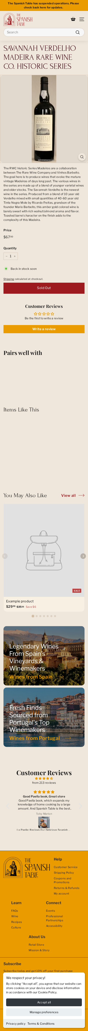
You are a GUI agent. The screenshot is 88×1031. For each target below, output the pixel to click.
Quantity (10, 248)
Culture (16, 927)
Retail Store (36, 944)
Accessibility (54, 925)
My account (61, 893)
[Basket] (73, 19)
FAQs (14, 910)
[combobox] (44, 32)
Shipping (8, 279)
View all (68, 495)
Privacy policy (15, 1023)
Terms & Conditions (40, 1023)
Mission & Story (39, 950)
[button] (33, 616)
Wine (14, 916)
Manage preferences (44, 1012)
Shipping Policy (64, 872)
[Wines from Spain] (44, 655)
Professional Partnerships (54, 918)
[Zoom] (82, 157)
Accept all (44, 1002)
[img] (44, 778)
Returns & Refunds (66, 888)
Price (7, 230)
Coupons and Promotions (62, 880)
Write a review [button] (44, 329)
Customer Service (66, 867)
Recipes (16, 922)
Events (50, 910)
